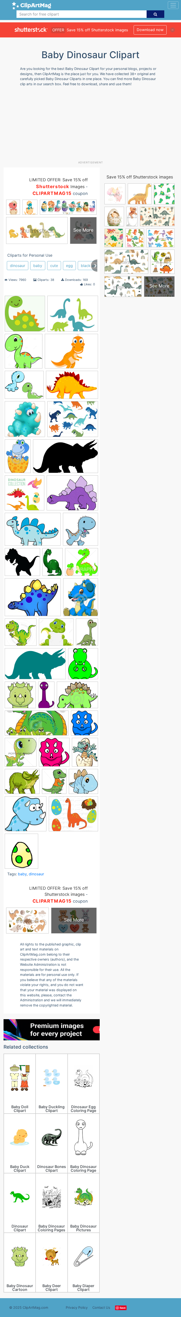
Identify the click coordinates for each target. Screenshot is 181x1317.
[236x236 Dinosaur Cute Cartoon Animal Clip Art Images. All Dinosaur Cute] (25, 421)
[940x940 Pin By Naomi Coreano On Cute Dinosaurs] (20, 697)
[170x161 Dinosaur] (25, 816)
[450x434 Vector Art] (81, 564)
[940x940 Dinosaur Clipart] (20, 634)
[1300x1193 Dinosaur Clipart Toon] (56, 634)
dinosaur (17, 265)
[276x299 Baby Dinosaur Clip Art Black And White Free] (54, 754)
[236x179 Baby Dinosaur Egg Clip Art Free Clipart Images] (33, 599)
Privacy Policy (77, 1307)
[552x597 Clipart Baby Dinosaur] (84, 725)
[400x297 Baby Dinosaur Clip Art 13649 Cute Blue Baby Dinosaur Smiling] (77, 697)
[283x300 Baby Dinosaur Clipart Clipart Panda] (80, 531)
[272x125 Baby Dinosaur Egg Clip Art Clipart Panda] (36, 725)
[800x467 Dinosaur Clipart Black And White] (65, 458)
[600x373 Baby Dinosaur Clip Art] (72, 387)
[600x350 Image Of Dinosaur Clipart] (35, 666)
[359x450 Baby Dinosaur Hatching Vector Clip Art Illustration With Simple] (85, 754)
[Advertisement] (92, 125)
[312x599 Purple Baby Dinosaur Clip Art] (46, 697)
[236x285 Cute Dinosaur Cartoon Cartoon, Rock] (80, 599)
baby (37, 265)
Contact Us (101, 1307)
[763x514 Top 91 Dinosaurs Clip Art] (32, 531)
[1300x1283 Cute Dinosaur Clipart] (83, 783)
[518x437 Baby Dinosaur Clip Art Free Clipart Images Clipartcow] (22, 783)
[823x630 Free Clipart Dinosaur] (72, 495)
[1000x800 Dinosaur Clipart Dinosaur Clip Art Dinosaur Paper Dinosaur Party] (73, 816)
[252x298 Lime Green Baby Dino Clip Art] (83, 665)
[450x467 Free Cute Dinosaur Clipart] (20, 754)
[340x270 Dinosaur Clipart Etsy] (73, 421)
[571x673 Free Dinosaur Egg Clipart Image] (21, 853)
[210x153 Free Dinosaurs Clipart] (71, 353)
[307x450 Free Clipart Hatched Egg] (17, 458)
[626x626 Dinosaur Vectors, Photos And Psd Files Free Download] (24, 495)
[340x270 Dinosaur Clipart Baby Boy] (73, 316)
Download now (150, 29)
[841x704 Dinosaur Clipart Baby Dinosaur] (24, 387)
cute (54, 265)
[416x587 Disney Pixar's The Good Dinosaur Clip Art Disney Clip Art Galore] (87, 634)
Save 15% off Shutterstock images (140, 176)
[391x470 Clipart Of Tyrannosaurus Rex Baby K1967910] (54, 783)
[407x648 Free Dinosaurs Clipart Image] (52, 564)
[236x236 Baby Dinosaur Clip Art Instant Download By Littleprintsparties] (25, 316)
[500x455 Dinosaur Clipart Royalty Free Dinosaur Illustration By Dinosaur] (22, 564)
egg (69, 265)
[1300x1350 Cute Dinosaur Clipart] (23, 353)
